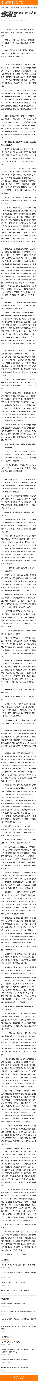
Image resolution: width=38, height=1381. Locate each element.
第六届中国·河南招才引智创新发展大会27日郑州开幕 (18, 1265)
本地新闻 (5, 1260)
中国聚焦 (34, 7)
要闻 (7, 7)
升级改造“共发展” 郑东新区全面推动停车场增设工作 (18, 1311)
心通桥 (27, 7)
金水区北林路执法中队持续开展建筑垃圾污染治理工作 (19, 1319)
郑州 (11, 7)
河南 (22, 7)
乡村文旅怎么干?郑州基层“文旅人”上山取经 (16, 1290)
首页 (2, 7)
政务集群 (17, 7)
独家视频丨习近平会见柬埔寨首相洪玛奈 (15, 1359)
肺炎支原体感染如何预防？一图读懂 (13, 1282)
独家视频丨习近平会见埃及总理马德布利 (15, 1367)
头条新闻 (5, 1337)
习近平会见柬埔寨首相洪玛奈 (11, 1342)
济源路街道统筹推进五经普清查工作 (13, 1303)
